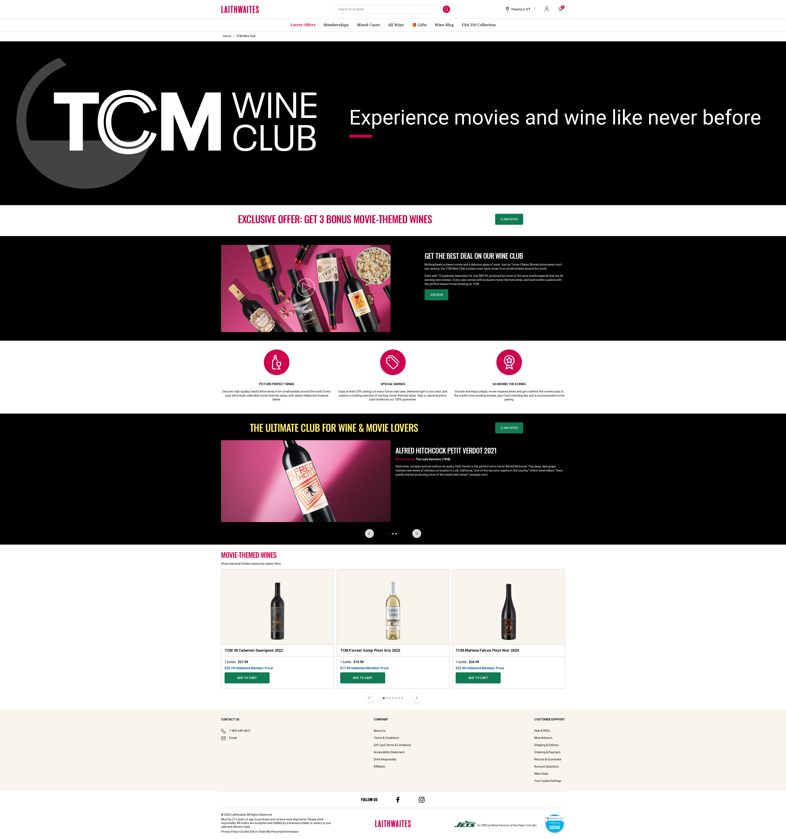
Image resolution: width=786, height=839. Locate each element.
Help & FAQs (542, 730)
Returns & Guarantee (547, 759)
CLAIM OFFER (509, 219)
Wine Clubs (541, 773)
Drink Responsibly (385, 759)
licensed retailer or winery (305, 823)
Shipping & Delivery (546, 745)
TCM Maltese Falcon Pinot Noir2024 (487, 650)
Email (233, 737)
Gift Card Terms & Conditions (392, 745)
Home (227, 36)
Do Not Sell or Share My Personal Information (270, 831)
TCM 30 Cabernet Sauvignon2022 (254, 650)
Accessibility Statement (389, 752)
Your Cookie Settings (547, 780)
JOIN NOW (436, 294)
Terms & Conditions (386, 737)
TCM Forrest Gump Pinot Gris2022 (370, 650)
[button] (520, 9)
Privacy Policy (230, 831)
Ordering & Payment (547, 752)
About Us (380, 730)
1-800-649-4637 (240, 730)
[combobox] (393, 9)
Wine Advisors (543, 737)
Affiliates (379, 766)
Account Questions (546, 766)
